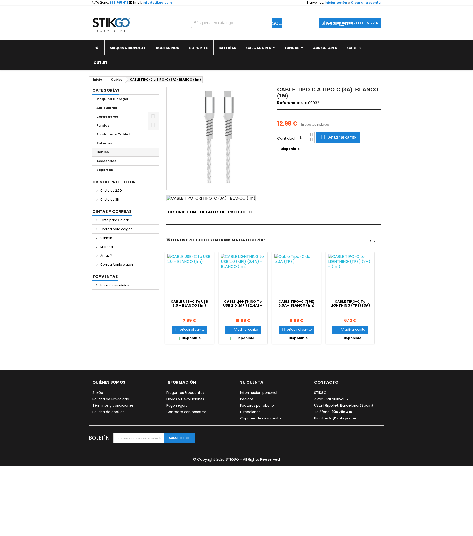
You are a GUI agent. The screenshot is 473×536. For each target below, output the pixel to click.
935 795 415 (119, 2)
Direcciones (250, 411)
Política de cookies (108, 411)
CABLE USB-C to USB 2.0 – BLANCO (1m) (189, 303)
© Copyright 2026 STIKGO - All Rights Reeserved (236, 459)
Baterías (104, 143)
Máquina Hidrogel (112, 99)
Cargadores (107, 116)
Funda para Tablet (113, 134)
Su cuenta (251, 382)
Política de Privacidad (110, 399)
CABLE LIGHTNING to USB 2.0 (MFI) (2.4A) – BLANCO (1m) (243, 305)
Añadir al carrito (338, 137)
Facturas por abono (257, 405)
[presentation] (371, 240)
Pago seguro (177, 405)
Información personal (258, 392)
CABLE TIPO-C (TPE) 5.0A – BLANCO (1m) (296, 303)
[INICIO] (96, 47)
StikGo (97, 392)
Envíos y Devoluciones (185, 399)
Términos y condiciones (113, 405)
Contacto (326, 382)
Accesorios (106, 161)
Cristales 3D (109, 199)
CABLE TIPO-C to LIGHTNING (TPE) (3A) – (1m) (350, 305)
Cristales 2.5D (111, 190)
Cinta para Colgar (114, 220)
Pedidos (246, 399)
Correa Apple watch (116, 264)
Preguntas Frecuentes (185, 392)
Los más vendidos (114, 285)
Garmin (106, 237)
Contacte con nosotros (186, 411)
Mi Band (106, 246)
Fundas (103, 125)
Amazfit (106, 255)
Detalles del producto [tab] (226, 212)
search (277, 22)
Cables (102, 152)
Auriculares (106, 107)
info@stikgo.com (157, 2)
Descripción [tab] (182, 212)
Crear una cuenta (366, 2)
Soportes (104, 170)
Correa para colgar (116, 229)
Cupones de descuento (260, 418)
